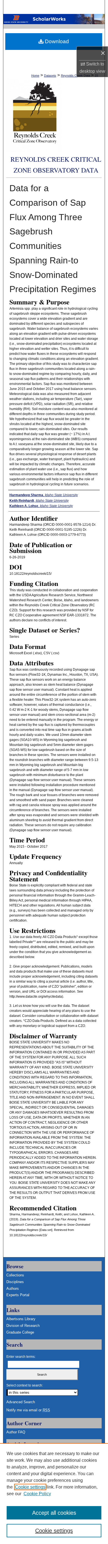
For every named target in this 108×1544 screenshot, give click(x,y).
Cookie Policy (37, 1493)
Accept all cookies (54, 1513)
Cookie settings (30, 1487)
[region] (54, 1493)
